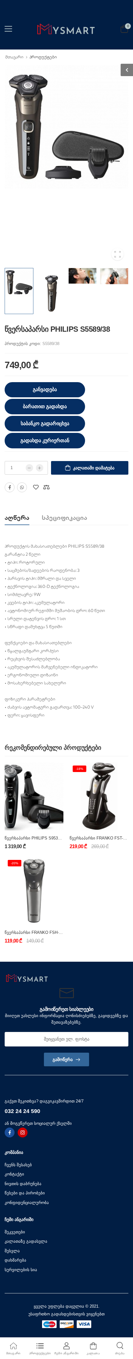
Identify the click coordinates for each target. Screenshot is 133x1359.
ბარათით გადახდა (45, 406)
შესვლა (12, 1251)
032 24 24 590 (22, 1111)
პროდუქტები (43, 56)
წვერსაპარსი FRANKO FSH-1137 (36, 932)
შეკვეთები (15, 1232)
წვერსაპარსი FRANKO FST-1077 (101, 838)
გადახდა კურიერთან (44, 440)
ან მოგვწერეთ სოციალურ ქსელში (38, 1123)
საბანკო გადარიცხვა (45, 423)
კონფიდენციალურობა (27, 1202)
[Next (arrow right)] (45, 955)
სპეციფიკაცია (64, 517)
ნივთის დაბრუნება (23, 1183)
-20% (14, 863)
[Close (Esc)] (98, 954)
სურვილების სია (21, 1269)
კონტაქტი (14, 1174)
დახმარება (15, 1260)
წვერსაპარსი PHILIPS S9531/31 (35, 838)
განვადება (45, 389)
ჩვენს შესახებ (18, 1165)
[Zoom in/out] (96, 954)
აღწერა (17, 517)
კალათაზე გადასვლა (26, 1241)
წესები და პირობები (25, 1193)
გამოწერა (63, 1059)
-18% (79, 768)
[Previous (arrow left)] (37, 955)
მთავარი (14, 56)
